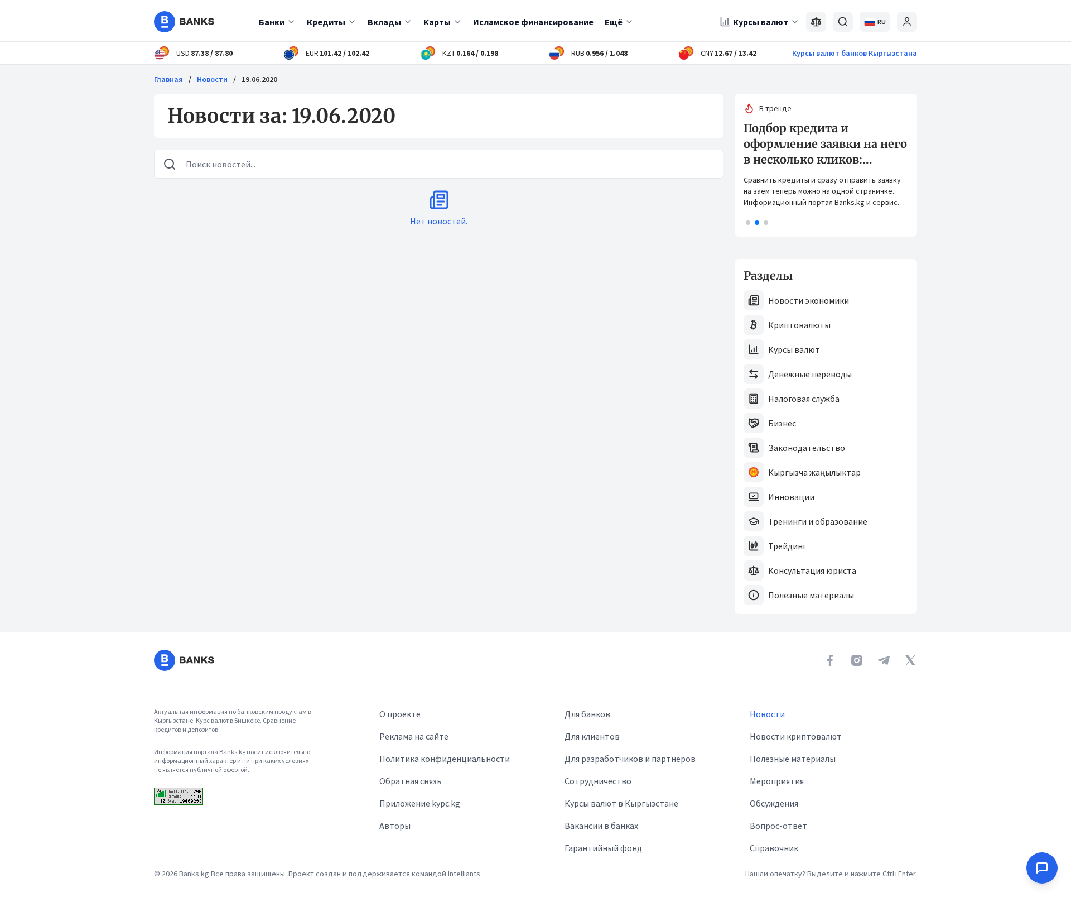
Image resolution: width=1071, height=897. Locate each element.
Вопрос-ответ (778, 825)
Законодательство (806, 447)
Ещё (614, 21)
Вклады (384, 21)
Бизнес (782, 423)
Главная (168, 79)
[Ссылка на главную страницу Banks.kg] (184, 21)
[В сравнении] (816, 22)
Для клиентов (592, 736)
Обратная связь (410, 780)
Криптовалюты (799, 324)
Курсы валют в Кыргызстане (621, 803)
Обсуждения (774, 803)
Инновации (791, 496)
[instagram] (856, 660)
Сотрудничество (598, 780)
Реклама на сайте (413, 736)
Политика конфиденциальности (444, 758)
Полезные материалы (811, 595)
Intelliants (465, 874)
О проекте (400, 713)
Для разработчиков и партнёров (630, 758)
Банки (271, 21)
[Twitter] (910, 660)
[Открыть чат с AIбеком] (1042, 868)
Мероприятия (777, 780)
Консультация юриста (812, 570)
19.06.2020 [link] (259, 79)
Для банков (587, 713)
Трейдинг (787, 545)
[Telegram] (883, 660)
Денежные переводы (810, 374)
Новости (212, 79)
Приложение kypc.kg (419, 803)
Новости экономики (808, 300)
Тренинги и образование (817, 521)
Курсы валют (760, 21)
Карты (437, 21)
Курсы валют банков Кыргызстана (854, 53)
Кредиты (326, 21)
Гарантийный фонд (603, 847)
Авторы (395, 825)
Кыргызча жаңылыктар (814, 472)
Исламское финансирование (533, 21)
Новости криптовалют (796, 736)
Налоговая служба (804, 398)
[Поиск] (843, 22)
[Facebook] (830, 660)
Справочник (774, 847)
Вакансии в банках (601, 825)
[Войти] (907, 22)
